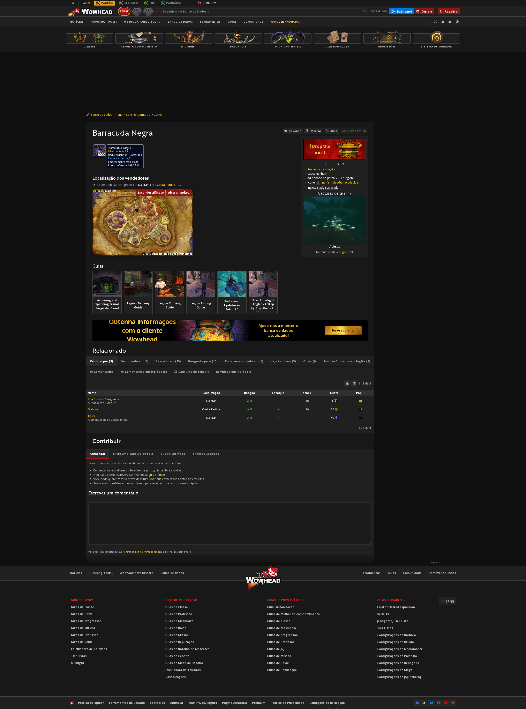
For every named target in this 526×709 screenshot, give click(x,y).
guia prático (156, 475)
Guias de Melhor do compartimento (293, 614)
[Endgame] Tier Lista (392, 621)
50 (332, 418)
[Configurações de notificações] (443, 22)
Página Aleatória (234, 703)
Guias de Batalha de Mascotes (187, 649)
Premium (258, 703)
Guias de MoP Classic (181, 600)
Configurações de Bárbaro (396, 635)
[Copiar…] (347, 383)
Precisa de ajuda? (91, 703)
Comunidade (253, 21)
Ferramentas (371, 573)
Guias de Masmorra (179, 621)
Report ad (435, 563)
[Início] (91, 11)
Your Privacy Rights (202, 703)
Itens (119, 115)
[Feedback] (450, 22)
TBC (152, 3)
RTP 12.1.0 (137, 11)
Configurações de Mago (395, 670)
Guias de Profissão (84, 635)
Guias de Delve (82, 614)
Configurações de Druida (395, 642)
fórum (140, 483)
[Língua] (457, 22)
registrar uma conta (146, 551)
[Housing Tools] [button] (104, 21)
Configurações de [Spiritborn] (399, 677)
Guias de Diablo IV (391, 600)
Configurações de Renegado (398, 663)
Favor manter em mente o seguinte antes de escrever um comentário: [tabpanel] (146, 507)
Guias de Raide (82, 642)
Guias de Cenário (177, 656)
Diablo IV (209, 3)
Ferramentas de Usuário (127, 703)
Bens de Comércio (138, 115)
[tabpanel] (230, 405)
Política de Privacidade (287, 703)
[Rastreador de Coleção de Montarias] (230, 330)
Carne (158, 115)
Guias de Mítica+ (83, 628)
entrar (127, 551)
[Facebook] (439, 703)
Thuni (91, 416)
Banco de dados (180, 21)
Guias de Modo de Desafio (184, 663)
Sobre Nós (157, 703)
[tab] (101, 361)
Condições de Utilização (327, 703)
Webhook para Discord (142, 21)
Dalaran (143, 185)
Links (333, 131)
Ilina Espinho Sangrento (103, 399)
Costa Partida (166, 185)
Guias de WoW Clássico (285, 600)
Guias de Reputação (179, 642)
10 (332, 409)
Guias (232, 21)
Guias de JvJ (275, 649)
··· (187, 3)
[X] (424, 703)
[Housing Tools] (101, 573)
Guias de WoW (82, 600)
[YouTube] (446, 703)
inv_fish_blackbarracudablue (339, 182)
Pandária (173, 3)
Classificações (175, 677)
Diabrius (93, 409)
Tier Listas (79, 656)
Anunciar (176, 703)
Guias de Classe (82, 607)
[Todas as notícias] (73, 3)
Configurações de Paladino (397, 656)
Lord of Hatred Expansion (396, 607)
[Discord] (417, 703)
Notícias (77, 21)
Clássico (131, 3)
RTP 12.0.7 (148, 11)
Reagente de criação (321, 169)
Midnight (77, 663)
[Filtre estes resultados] (354, 383)
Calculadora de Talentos (89, 649)
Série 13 (383, 614)
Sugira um (345, 252)
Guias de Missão (177, 635)
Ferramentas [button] (210, 21)
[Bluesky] (431, 703)
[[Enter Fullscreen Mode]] (436, 22)
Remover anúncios (285, 21)
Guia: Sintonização (280, 607)
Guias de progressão (86, 621)
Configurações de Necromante (400, 649)
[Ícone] (99, 150)
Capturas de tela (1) (334, 193)
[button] (138, 211)
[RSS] (453, 703)
